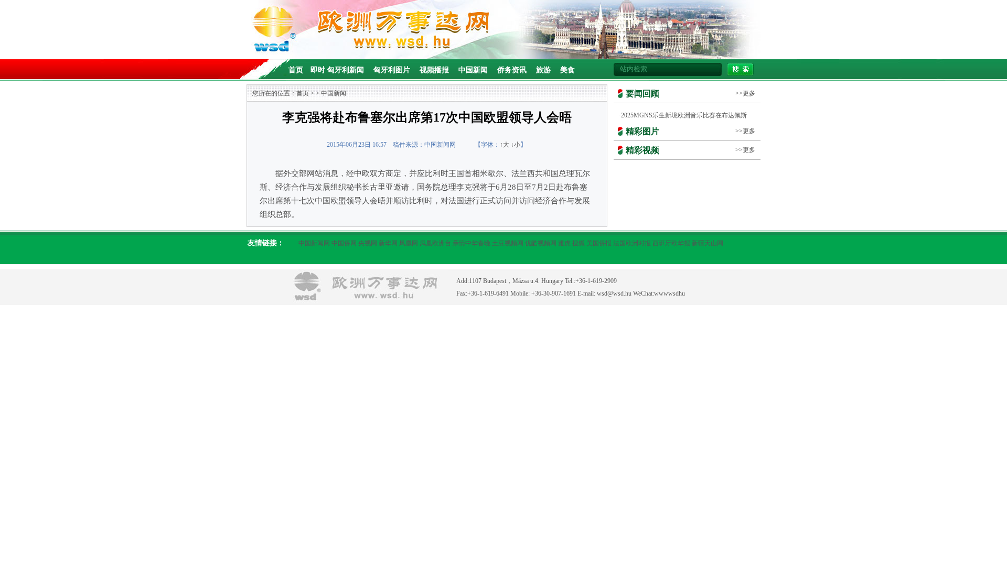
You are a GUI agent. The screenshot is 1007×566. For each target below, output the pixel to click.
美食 (567, 70)
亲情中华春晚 (471, 243)
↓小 (515, 144)
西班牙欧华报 (671, 243)
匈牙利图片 (391, 70)
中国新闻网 (314, 243)
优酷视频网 (540, 243)
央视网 (367, 243)
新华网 (388, 243)
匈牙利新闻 (345, 70)
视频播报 (434, 70)
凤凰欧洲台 (435, 243)
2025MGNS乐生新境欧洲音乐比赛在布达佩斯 (684, 115)
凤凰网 (408, 243)
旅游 (543, 70)
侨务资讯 (512, 70)
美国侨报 (599, 243)
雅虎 (564, 243)
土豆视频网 (507, 243)
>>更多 (745, 93)
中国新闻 (473, 70)
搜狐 (578, 243)
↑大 (504, 144)
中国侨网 (344, 243)
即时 (317, 70)
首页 (295, 70)
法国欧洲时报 (632, 243)
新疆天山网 (707, 243)
